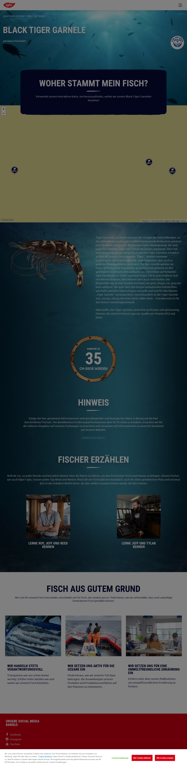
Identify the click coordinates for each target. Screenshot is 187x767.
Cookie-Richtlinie (45, 756)
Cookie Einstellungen (120, 758)
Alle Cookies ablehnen (142, 758)
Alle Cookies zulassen (165, 758)
